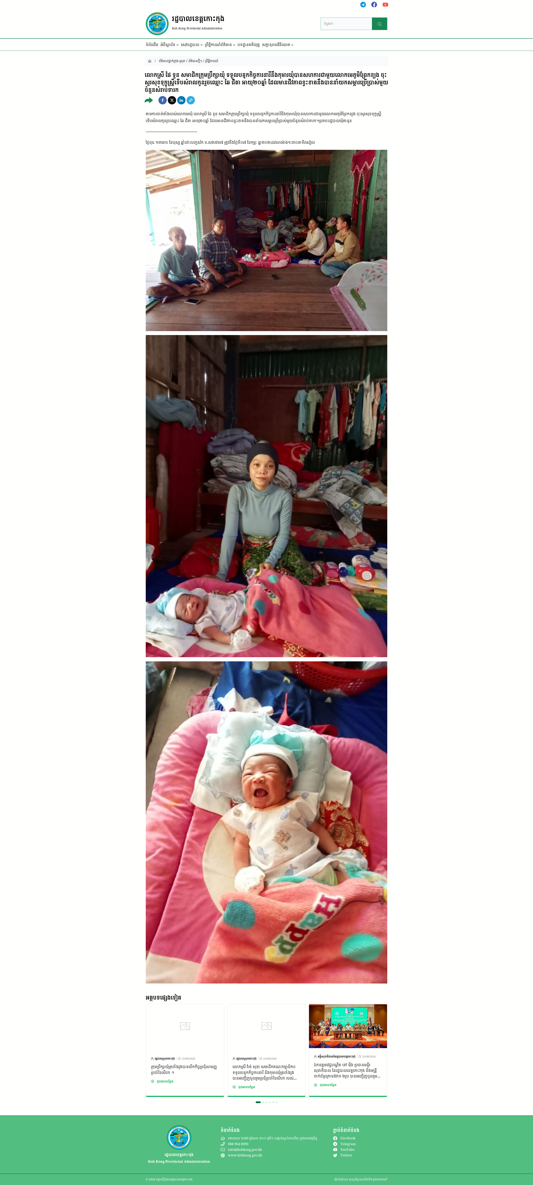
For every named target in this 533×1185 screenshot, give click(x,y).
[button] (162, 100)
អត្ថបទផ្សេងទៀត (163, 997)
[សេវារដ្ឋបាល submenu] (201, 45)
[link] (185, 1050)
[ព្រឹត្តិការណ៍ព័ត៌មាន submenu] (234, 45)
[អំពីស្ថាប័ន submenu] (177, 45)
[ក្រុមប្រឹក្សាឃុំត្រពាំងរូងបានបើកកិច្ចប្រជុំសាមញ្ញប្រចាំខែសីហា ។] (185, 1046)
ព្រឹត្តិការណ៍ (211, 61)
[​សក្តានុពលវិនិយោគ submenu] (292, 45)
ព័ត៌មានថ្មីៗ (195, 61)
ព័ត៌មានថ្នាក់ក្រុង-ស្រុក (172, 61)
